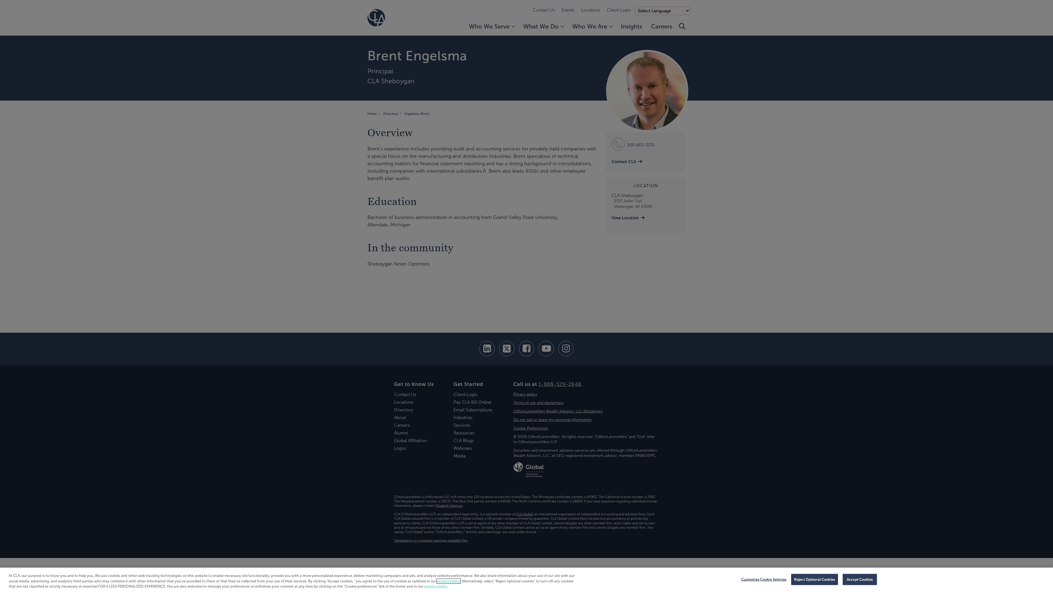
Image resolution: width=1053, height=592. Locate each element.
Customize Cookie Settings (763, 579)
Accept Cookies (860, 579)
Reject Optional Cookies (814, 579)
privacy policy (448, 581)
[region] (526, 580)
